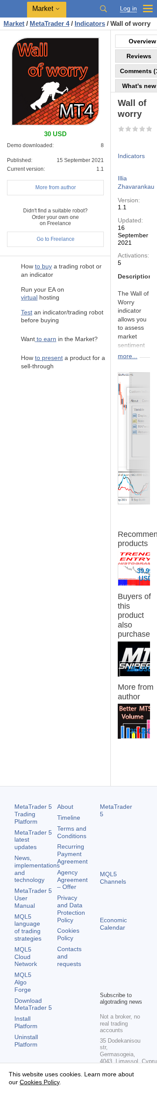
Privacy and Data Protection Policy (71, 908)
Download (33, 1004)
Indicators (131, 155)
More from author (55, 187)
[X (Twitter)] (133, 969)
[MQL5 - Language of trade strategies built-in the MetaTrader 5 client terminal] (13, 9)
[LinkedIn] (119, 983)
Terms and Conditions (71, 832)
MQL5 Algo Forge (22, 982)
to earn (45, 338)
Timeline (68, 817)
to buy (43, 266)
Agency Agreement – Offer (72, 880)
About (65, 806)
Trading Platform (33, 814)
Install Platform (26, 1022)
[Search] (103, 9)
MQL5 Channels (113, 878)
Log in (128, 8)
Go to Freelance (56, 239)
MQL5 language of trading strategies (27, 927)
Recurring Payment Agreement (72, 854)
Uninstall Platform (26, 1040)
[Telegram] (119, 969)
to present (49, 357)
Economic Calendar (113, 924)
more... (127, 356)
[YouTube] (105, 983)
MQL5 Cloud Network (25, 957)
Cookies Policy (68, 934)
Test (26, 312)
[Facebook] (105, 969)
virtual (29, 297)
